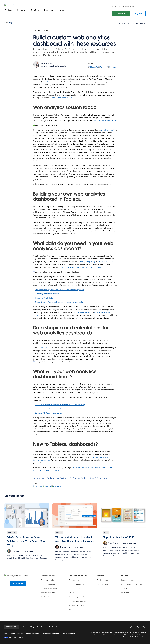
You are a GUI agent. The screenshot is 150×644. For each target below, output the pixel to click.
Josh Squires (46, 63)
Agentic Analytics (47, 580)
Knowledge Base (127, 580)
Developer (41, 627)
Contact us (116, 7)
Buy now (138, 13)
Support (124, 575)
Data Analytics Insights (50, 588)
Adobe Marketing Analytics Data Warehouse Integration (59, 289)
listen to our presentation (105, 120)
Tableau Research (48, 593)
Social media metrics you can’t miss (50, 409)
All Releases (125, 593)
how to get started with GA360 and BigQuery (81, 267)
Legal (6, 634)
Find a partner (102, 580)
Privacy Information (33, 634)
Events (71, 610)
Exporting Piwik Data (44, 298)
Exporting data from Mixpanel (48, 294)
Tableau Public (74, 580)
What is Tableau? (48, 575)
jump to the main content (62, 98)
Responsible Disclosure (51, 634)
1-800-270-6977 (129, 7)
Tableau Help (126, 588)
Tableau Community (78, 575)
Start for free (121, 13)
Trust (24, 627)
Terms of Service (17, 634)
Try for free (18, 583)
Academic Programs (76, 605)
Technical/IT (65, 478)
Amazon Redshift (105, 261)
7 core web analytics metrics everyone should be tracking (60, 404)
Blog (10, 23)
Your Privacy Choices (16, 637)
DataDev (72, 593)
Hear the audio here (51, 82)
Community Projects (77, 597)
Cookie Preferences (68, 634)
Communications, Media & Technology (90, 478)
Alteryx (44, 348)
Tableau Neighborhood (78, 601)
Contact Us (45, 597)
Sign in (141, 7)
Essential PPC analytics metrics (48, 413)
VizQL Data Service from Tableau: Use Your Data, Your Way (26, 541)
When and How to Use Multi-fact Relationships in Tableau (74, 539)
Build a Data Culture (49, 584)
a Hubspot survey (108, 130)
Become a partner (104, 584)
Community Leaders (76, 588)
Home (6, 23)
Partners (100, 575)
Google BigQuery (87, 261)
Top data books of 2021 (119, 537)
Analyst (42, 478)
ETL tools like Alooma (82, 312)
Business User (53, 478)
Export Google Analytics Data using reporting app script (59, 302)
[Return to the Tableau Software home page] (13, 4)
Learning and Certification (131, 584)
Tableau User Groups (77, 584)
